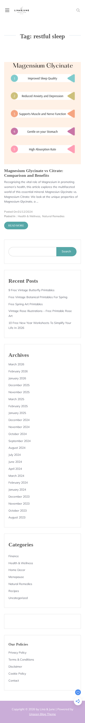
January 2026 (17, 378)
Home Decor (16, 570)
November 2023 (19, 503)
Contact (13, 680)
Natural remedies (53, 216)
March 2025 (16, 399)
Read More (16, 225)
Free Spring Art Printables (25, 304)
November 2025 (19, 392)
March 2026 (16, 364)
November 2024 (19, 427)
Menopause (16, 577)
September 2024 (19, 441)
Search (66, 251)
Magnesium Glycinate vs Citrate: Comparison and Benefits (33, 173)
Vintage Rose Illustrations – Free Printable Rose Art (40, 313)
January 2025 (17, 413)
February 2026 (18, 371)
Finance (13, 556)
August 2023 (16, 517)
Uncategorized (18, 598)
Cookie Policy (17, 673)
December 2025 (19, 385)
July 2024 (14, 455)
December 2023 (19, 496)
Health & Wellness (29, 216)
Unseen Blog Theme (42, 714)
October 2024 (17, 434)
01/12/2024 (18, 211)
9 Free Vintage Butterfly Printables (31, 290)
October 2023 (17, 510)
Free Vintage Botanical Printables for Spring (37, 297)
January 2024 (17, 489)
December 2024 (19, 420)
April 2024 (15, 469)
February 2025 (18, 406)
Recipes (13, 591)
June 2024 (15, 462)
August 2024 (16, 448)
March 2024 (16, 476)
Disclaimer (15, 666)
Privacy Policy (17, 652)
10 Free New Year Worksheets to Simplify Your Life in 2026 (39, 325)
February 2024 (18, 482)
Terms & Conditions (21, 659)
